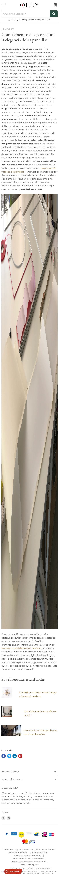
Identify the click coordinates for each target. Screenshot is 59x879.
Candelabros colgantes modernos (17, 849)
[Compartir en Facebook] (3, 756)
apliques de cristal (38, 852)
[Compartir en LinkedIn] (14, 756)
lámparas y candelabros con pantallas (21, 648)
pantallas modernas (17, 852)
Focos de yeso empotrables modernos (28, 861)
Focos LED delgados (29, 864)
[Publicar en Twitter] (9, 756)
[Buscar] (54, 13)
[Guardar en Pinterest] (20, 756)
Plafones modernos (45, 849)
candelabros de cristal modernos (28, 858)
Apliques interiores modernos (28, 855)
